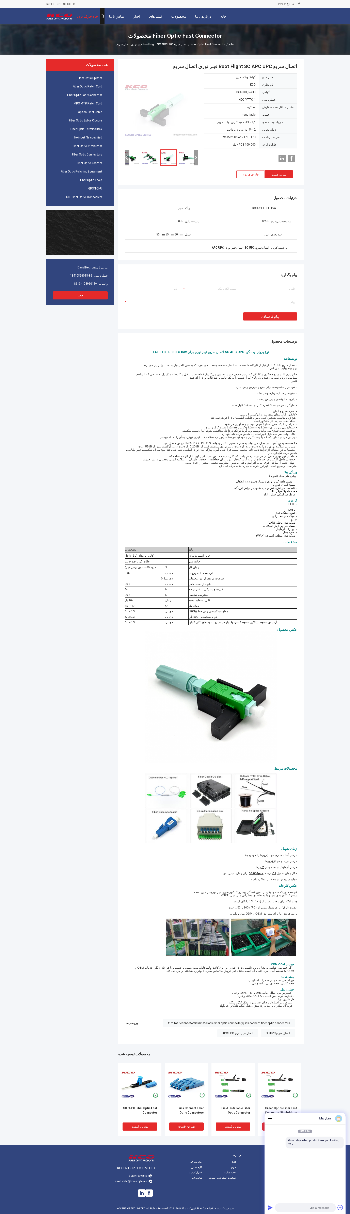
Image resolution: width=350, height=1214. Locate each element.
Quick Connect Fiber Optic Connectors (190, 1110)
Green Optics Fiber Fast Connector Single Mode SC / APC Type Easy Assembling (281, 1112)
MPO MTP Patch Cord (88, 103)
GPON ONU (95, 188)
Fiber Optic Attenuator (87, 146)
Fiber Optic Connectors (87, 154)
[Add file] (340, 1207)
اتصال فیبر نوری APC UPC (237, 1033)
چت (80, 295)
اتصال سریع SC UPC (278, 1033)
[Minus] (270, 1118)
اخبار (233, 1162)
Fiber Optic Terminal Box (86, 129)
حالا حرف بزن (250, 174)
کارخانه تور (196, 1167)
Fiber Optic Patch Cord (87, 86)
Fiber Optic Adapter (89, 163)
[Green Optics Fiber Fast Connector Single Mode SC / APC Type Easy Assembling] (279, 1084)
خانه (231, 44)
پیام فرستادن (270, 316)
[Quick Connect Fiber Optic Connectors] (186, 1084)
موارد (233, 1167)
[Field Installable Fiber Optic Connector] (233, 1084)
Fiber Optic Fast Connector (208, 44)
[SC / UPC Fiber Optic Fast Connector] (140, 1084)
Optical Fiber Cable (90, 112)
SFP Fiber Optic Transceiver (84, 197)
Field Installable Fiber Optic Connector (235, 1110)
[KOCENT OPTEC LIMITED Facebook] (299, 4)
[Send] (270, 1207)
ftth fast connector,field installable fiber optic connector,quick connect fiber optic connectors (229, 1023)
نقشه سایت (230, 1172)
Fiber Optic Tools (91, 180)
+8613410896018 (85, 283)
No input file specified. (88, 137)
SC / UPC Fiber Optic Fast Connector (140, 1110)
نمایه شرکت (196, 1162)
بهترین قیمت (279, 174)
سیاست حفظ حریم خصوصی (222, 1177)
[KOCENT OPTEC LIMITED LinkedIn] (293, 4)
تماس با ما (197, 1177)
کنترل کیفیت (195, 1172)
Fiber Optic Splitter (90, 78)
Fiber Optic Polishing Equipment (81, 171)
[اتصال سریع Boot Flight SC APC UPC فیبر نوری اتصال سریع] (161, 109)
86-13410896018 (81, 275)
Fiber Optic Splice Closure (85, 120)
